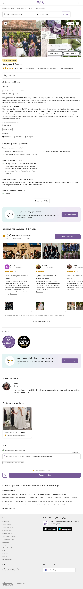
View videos (54, 53)
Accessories (6, 505)
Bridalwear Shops (8, 498)
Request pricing (45, 475)
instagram (30, 137)
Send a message (70, 215)
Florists (74, 498)
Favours (49, 498)
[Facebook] (4, 569)
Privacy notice (6, 530)
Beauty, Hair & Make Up (10, 494)
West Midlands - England (25, 8)
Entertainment (20, 498)
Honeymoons (17, 505)
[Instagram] (17, 569)
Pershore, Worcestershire (48, 68)
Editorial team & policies (10, 551)
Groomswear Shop (8, 8)
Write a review (67, 237)
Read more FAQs (41, 201)
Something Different (59, 494)
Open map (74, 453)
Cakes (42, 498)
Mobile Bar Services (44, 494)
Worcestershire (40, 8)
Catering (67, 498)
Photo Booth (59, 501)
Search (66, 14)
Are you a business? (8, 545)
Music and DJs (32, 498)
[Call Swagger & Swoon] (4, 475)
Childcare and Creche (69, 505)
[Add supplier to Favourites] (77, 23)
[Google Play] (65, 531)
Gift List (4, 557)
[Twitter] (9, 569)
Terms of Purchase (8, 527)
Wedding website (7, 559)
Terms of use (6, 524)
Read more (6, 125)
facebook (7, 137)
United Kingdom (53, 570)
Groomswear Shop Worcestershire (13, 462)
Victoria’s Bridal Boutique (15, 432)
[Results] (5, 23)
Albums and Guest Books (33, 505)
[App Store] (50, 531)
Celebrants (56, 505)
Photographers (7, 501)
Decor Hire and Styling (27, 494)
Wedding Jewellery (8, 508)
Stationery (58, 498)
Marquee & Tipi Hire (46, 501)
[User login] (79, 3)
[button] (41, 214)
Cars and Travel (32, 501)
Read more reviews (40, 322)
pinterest (19, 137)
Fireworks (47, 505)
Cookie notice (7, 533)
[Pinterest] (13, 569)
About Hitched (7, 548)
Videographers (19, 501)
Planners (69, 501)
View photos (71, 53)
